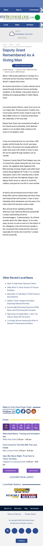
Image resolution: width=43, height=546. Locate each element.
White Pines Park (9, 439)
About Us (7, 508)
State (17, 25)
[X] (7, 531)
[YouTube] (21, 531)
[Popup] (37, 17)
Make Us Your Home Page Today (17, 407)
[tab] (6, 427)
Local (6, 25)
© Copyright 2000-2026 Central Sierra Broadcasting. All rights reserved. (21, 521)
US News (30, 25)
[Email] (28, 531)
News (6, 10)
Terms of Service (14, 514)
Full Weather (20, 34)
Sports (19, 10)
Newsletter (34, 508)
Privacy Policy (30, 514)
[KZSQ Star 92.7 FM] (11, 495)
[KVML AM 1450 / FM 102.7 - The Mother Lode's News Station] (22, 489)
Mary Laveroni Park (10, 451)
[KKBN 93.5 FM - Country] (28, 495)
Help (26, 508)
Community (34, 10)
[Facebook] (14, 531)
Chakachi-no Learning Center (14, 462)
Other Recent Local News (18, 277)
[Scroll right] (41, 10)
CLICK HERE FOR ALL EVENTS (21, 477)
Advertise (18, 508)
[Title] (35, 531)
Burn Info (29, 34)
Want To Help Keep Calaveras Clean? (21, 283)
